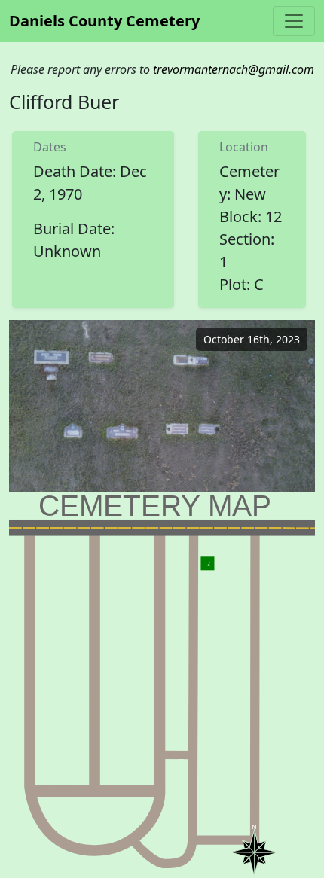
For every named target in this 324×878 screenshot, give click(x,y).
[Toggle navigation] (294, 21)
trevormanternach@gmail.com (233, 69)
